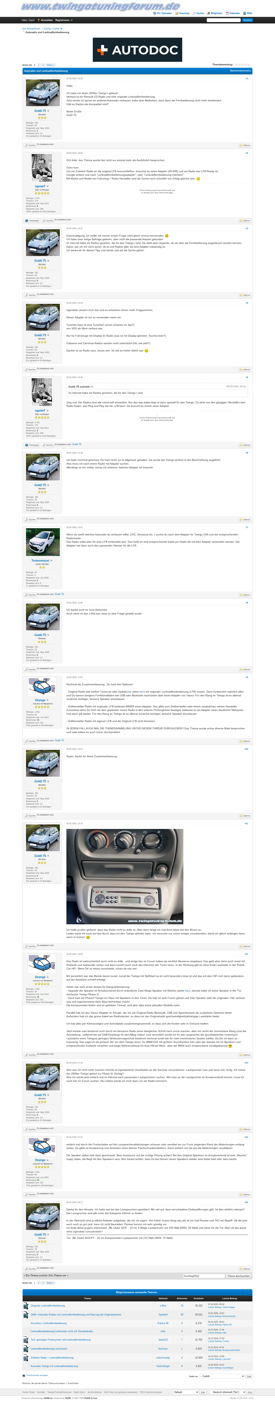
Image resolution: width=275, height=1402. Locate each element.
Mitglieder (216, 13)
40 (182, 1314)
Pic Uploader (164, 13)
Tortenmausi (40, 560)
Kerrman (163, 1348)
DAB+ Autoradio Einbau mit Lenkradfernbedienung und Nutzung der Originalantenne (76, 1314)
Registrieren (62, 20)
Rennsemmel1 (229, 1316)
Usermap (184, 13)
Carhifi (56, 28)
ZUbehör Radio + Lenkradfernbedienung (52, 1357)
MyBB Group (90, 1398)
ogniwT (40, 186)
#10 (246, 749)
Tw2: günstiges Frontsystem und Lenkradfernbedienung (61, 1339)
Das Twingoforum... (32, 28)
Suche (200, 13)
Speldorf (163, 1314)
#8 (247, 603)
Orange (40, 700)
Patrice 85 (163, 1323)
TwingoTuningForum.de (59, 1392)
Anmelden (47, 20)
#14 (246, 1137)
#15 (246, 1202)
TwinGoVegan (228, 1307)
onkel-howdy (163, 1357)
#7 (247, 527)
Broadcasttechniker (231, 1350)
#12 (246, 954)
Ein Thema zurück (36, 1275)
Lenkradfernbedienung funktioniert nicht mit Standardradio (62, 1331)
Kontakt (41, 1392)
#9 (247, 677)
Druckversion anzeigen (37, 1375)
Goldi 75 (40, 110)
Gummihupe (163, 1366)
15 (182, 1305)
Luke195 (226, 1359)
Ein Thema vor (57, 1275)
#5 (247, 377)
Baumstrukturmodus (240, 71)
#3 (247, 228)
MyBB (68, 1398)
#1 (247, 78)
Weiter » (50, 65)
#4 (247, 303)
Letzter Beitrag (214, 1307)
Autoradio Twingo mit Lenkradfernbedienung (54, 1366)
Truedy (225, 1341)
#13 (246, 1063)
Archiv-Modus (95, 1392)
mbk (163, 1331)
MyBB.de (48, 1398)
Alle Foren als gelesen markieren (121, 1392)
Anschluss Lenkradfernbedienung (49, 1323)
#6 (247, 453)
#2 (247, 153)
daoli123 (163, 1339)
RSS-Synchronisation (151, 1392)
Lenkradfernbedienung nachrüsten (49, 1348)
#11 (246, 823)
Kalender (235, 13)
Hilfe (249, 13)
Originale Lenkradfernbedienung (48, 1305)
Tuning (47, 28)
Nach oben (79, 1392)
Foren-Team (28, 1392)
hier (141, 691)
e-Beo (163, 1305)
